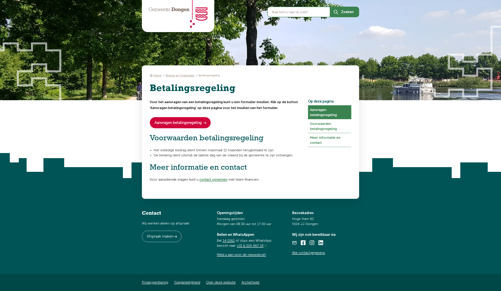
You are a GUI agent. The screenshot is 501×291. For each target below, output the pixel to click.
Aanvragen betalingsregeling (179, 122)
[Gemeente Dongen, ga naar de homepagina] (178, 14)
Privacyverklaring (155, 282)
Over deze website (221, 282)
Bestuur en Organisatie (180, 75)
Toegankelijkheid (187, 282)
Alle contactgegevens (308, 253)
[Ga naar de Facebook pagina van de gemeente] (303, 242)
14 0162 (229, 240)
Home (157, 75)
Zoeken (347, 12)
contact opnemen (213, 179)
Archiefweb (250, 282)
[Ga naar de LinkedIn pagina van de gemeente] (320, 242)
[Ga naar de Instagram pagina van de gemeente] (312, 242)
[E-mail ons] (294, 242)
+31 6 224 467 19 (250, 246)
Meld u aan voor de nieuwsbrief (241, 255)
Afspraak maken (160, 236)
